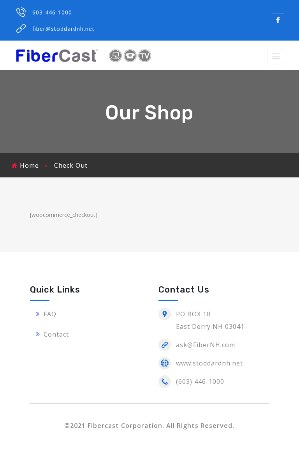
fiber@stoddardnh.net (63, 28)
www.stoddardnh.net (209, 363)
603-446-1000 (52, 12)
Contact (56, 334)
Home (29, 165)
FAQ (50, 314)
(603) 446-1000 (200, 381)
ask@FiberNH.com (205, 345)
